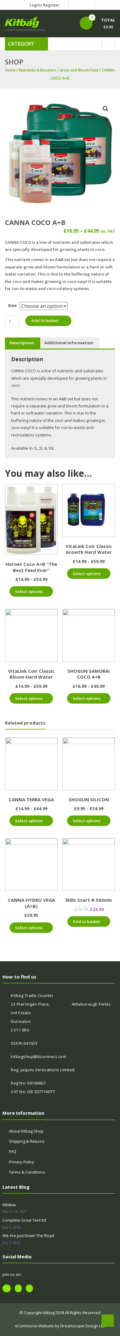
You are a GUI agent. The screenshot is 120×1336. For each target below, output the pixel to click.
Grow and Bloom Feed (79, 70)
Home (10, 70)
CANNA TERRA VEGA (31, 799)
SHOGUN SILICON (89, 799)
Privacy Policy (21, 1162)
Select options (29, 591)
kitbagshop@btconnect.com (38, 1056)
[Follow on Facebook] (74, 5)
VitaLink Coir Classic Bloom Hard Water (31, 674)
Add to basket (44, 320)
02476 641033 (24, 1043)
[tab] (21, 343)
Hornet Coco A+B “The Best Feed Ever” (31, 567)
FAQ (12, 1151)
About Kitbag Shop (26, 1131)
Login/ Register (45, 5)
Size (12, 305)
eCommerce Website (34, 1326)
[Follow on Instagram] (89, 5)
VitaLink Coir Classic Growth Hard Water (89, 549)
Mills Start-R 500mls (89, 900)
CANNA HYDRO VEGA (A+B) (31, 903)
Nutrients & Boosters (37, 70)
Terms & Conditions (27, 1172)
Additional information (68, 342)
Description (22, 342)
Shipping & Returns (27, 1141)
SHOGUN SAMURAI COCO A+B (88, 674)
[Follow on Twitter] (81, 5)
